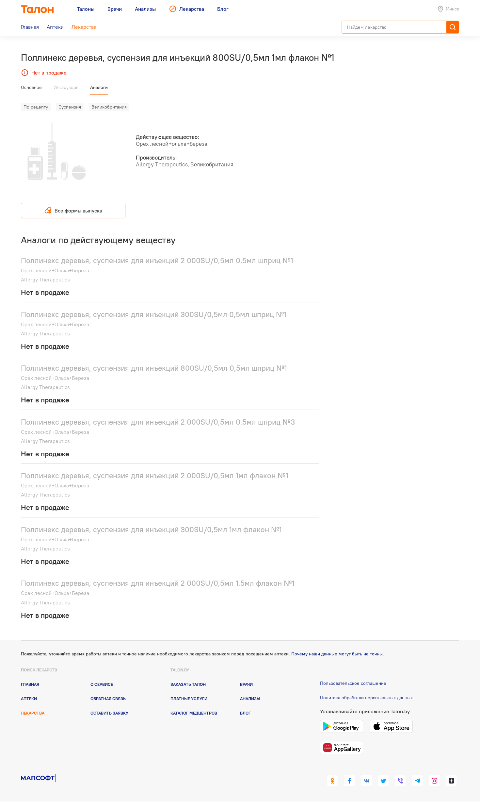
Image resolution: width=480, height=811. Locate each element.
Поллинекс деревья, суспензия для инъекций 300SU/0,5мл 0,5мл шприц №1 (154, 314)
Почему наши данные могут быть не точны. (337, 654)
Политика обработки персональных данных (366, 698)
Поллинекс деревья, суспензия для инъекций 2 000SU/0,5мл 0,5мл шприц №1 (157, 260)
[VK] (366, 780)
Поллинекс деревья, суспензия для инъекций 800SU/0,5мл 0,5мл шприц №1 (154, 368)
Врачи (246, 684)
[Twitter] (383, 780)
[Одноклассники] (332, 780)
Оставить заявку (109, 713)
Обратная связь (108, 698)
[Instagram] (434, 780)
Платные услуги (188, 698)
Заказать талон (188, 684)
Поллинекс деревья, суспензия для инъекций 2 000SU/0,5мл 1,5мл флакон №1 (158, 583)
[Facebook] (349, 780)
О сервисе (101, 684)
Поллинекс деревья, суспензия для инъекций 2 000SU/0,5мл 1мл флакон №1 (154, 475)
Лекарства (32, 713)
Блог (245, 713)
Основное (31, 87)
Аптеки (29, 698)
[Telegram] (417, 780)
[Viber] (400, 780)
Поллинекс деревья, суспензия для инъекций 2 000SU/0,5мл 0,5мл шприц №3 (158, 422)
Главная (30, 684)
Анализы (250, 698)
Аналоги (99, 87)
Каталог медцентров (193, 713)
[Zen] (451, 780)
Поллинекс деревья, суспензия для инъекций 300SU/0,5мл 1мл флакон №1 (151, 529)
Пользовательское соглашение (353, 683)
